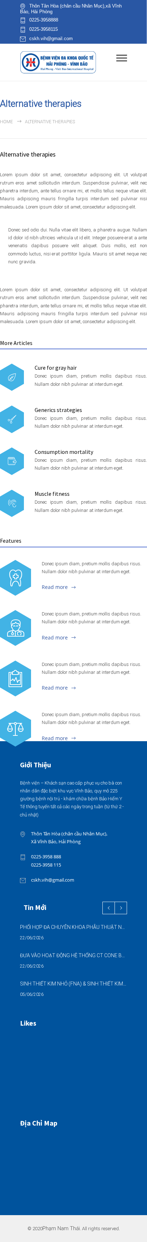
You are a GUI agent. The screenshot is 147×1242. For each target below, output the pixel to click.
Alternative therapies (28, 154)
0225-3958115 (43, 29)
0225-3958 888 (46, 856)
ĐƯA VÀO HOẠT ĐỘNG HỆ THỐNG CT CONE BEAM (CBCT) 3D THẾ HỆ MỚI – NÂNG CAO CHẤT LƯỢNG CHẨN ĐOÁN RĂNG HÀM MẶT (73, 955)
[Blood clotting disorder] (15, 578)
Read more (55, 587)
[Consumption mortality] (12, 461)
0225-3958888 (43, 20)
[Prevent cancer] (15, 729)
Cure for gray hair (56, 367)
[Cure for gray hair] (12, 377)
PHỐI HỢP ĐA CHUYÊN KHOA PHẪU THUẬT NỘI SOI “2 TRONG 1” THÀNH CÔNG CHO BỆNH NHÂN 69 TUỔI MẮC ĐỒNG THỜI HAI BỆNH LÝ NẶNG (73, 927)
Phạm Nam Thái (61, 1228)
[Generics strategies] (12, 419)
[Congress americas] (15, 678)
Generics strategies (58, 409)
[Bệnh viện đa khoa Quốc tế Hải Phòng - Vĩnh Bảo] (68, 62)
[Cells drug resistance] (15, 628)
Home (6, 121)
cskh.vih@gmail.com (51, 38)
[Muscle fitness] (12, 503)
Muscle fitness (52, 493)
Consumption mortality (64, 451)
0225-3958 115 (46, 865)
